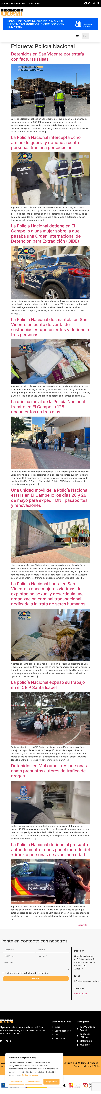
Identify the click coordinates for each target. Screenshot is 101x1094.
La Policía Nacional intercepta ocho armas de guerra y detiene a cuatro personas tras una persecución (46, 142)
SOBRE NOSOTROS (10, 3)
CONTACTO (34, 3)
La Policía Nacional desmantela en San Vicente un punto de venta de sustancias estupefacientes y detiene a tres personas (50, 327)
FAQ (24, 3)
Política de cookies (30, 1075)
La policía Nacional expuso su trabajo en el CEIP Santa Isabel (48, 685)
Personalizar (16, 1081)
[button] (77, 36)
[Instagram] (94, 3)
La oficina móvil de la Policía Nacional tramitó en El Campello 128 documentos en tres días (48, 406)
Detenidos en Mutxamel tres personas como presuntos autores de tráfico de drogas (49, 770)
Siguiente (84, 925)
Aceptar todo (51, 1081)
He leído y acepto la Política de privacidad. (27, 973)
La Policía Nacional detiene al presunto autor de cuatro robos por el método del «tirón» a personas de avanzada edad (50, 849)
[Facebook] (85, 3)
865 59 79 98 (80, 993)
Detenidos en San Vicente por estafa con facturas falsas (47, 56)
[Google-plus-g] (90, 3)
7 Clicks (96, 1066)
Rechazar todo (33, 1081)
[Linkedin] (98, 3)
